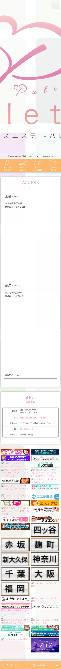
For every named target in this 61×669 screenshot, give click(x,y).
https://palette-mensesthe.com (33, 418)
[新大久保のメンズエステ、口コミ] (15, 553)
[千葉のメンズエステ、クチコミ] (15, 568)
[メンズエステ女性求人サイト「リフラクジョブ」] (15, 496)
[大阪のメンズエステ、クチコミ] (45, 568)
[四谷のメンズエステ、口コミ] (45, 524)
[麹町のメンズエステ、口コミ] (45, 538)
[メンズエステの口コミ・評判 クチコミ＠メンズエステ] (15, 524)
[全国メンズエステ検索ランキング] (15, 458)
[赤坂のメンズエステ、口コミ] (15, 538)
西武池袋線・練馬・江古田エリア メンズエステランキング (15, 613)
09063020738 (48, 156)
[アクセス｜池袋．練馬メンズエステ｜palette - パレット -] (30, 77)
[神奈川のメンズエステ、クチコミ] (45, 553)
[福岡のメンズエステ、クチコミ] (15, 583)
